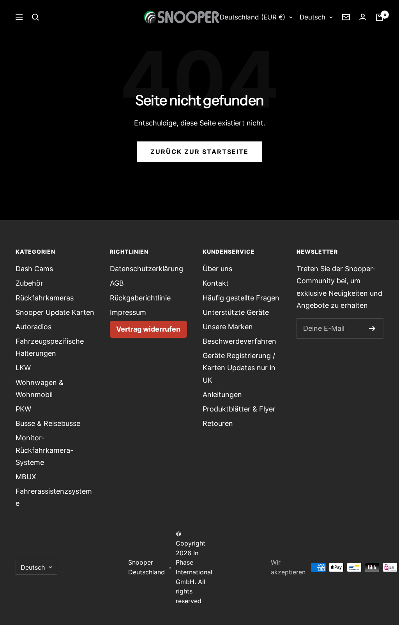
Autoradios (33, 327)
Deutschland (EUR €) (252, 17)
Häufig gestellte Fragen (241, 298)
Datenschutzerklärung (146, 269)
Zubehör (29, 283)
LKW (23, 368)
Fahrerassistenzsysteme (54, 497)
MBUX (26, 477)
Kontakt (216, 283)
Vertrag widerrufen (148, 329)
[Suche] (35, 17)
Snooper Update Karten (55, 312)
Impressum (128, 312)
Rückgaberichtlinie (140, 298)
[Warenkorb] (379, 17)
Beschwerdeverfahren (239, 341)
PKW (23, 409)
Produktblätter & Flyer (239, 409)
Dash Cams (34, 269)
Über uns (217, 269)
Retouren (218, 423)
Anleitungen (222, 394)
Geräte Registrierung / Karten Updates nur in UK (239, 367)
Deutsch (312, 17)
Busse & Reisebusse (48, 423)
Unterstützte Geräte (236, 312)
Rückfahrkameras (45, 298)
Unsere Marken (228, 327)
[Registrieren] (372, 328)
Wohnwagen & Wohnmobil (40, 388)
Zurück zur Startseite (199, 151)
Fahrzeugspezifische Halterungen (50, 347)
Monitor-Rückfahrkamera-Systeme (44, 450)
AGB (117, 283)
